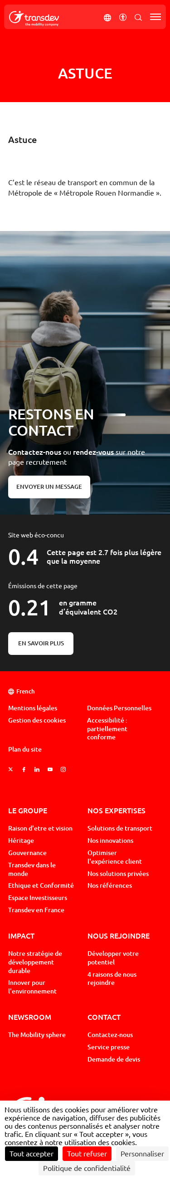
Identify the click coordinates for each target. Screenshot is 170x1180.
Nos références (109, 885)
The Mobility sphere (37, 1034)
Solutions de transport (119, 828)
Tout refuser (87, 1154)
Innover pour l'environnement (32, 987)
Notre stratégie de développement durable (35, 962)
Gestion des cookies (37, 720)
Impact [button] (21, 935)
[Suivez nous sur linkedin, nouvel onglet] (36, 769)
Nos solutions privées (118, 873)
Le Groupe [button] (27, 810)
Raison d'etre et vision (40, 828)
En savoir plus (41, 643)
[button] (107, 17)
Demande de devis (113, 1059)
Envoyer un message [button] (49, 486)
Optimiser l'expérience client (114, 857)
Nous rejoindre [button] (118, 935)
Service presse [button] (108, 1047)
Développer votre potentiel (113, 958)
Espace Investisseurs (37, 897)
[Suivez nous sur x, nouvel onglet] (10, 769)
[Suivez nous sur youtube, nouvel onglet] (50, 769)
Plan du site (25, 749)
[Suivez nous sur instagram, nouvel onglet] (63, 769)
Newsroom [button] (29, 1017)
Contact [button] (104, 1017)
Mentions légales (32, 708)
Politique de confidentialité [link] (87, 1168)
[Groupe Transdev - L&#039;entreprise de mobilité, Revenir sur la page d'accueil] (34, 18)
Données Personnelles (119, 708)
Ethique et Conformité (41, 885)
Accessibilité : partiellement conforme (107, 729)
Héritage (21, 840)
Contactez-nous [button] (110, 1034)
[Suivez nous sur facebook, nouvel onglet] (23, 769)
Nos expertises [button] (116, 810)
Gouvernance (27, 852)
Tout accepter (31, 1154)
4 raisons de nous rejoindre (111, 979)
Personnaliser (142, 1154)
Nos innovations (110, 840)
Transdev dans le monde (32, 869)
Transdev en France (36, 910)
